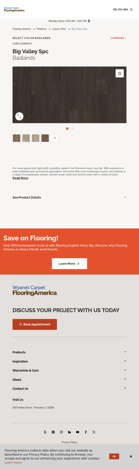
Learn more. (13, 462)
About (17, 379)
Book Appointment (36, 324)
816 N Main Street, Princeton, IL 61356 (33, 407)
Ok (114, 456)
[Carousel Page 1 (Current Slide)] (67, 128)
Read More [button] (20, 178)
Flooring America (22, 29)
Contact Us (20, 388)
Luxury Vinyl (59, 29)
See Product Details (27, 197)
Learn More (67, 263)
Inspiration (20, 361)
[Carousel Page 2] (72, 128)
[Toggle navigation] (131, 9)
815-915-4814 (120, 9)
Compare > (118, 38)
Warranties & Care (26, 370)
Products (42, 29)
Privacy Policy (69, 442)
